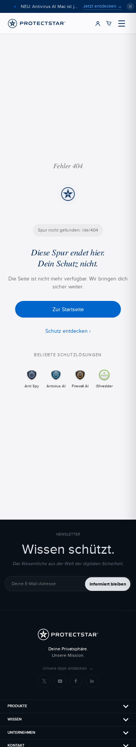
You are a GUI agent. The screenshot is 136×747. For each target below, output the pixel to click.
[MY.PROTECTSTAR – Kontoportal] (97, 23)
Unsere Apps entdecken (68, 668)
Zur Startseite (68, 309)
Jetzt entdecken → (102, 6)
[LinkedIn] (91, 681)
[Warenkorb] (108, 23)
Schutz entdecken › (68, 331)
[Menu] (121, 23)
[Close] (130, 6)
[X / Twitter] (44, 681)
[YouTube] (60, 681)
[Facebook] (76, 681)
